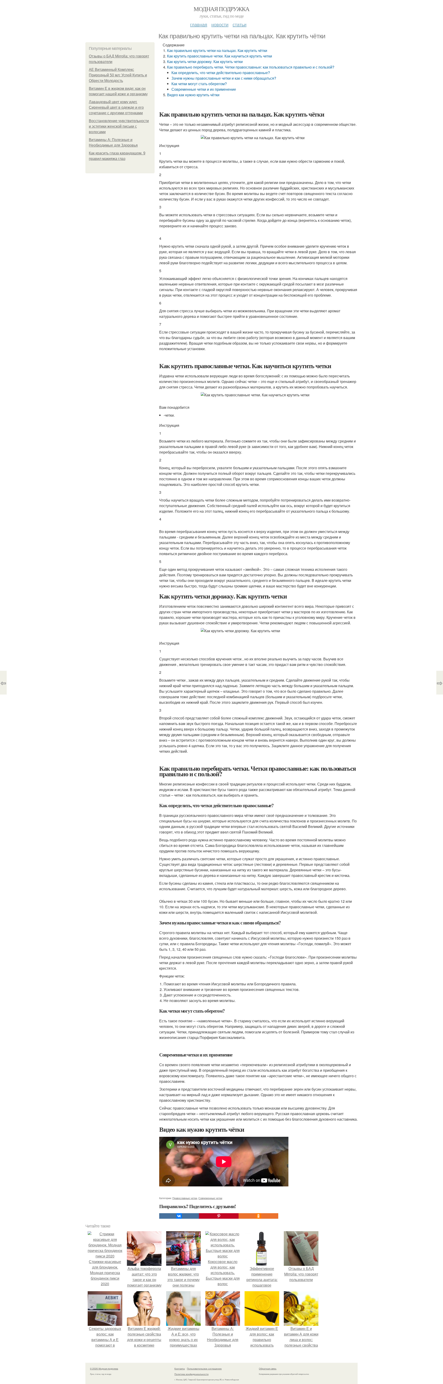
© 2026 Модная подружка (104, 1368)
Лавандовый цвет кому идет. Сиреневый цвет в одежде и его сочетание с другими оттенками (116, 107)
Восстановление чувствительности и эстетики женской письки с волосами (119, 126)
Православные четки (184, 1198)
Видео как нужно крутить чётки (193, 94)
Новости (219, 24)
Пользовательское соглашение (204, 1368)
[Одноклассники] (258, 1216)
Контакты (179, 1368)
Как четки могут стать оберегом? (199, 83)
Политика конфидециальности (191, 1374)
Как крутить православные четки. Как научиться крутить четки (219, 56)
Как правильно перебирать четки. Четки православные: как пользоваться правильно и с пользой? (250, 67)
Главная (198, 24)
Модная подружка (221, 9)
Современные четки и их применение (203, 89)
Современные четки (210, 1198)
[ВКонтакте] (179, 1216)
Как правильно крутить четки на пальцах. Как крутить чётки (217, 50)
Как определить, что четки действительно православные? (220, 72)
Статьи (239, 24)
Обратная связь (267, 1368)
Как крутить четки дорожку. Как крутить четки (205, 61)
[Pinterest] (219, 1216)
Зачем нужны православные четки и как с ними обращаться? (223, 78)
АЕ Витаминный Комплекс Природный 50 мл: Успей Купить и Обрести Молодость (118, 75)
